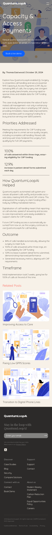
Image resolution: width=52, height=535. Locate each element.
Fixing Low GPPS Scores (16, 363)
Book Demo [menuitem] (9, 491)
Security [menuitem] (8, 473)
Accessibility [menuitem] (33, 526)
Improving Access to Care (18, 324)
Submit (45, 435)
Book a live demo (14, 53)
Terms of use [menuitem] (23, 526)
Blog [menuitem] (6, 468)
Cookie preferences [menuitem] (10, 526)
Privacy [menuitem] (42, 526)
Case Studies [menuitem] (10, 464)
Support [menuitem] (31, 464)
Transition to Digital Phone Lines (21, 402)
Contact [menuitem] (31, 468)
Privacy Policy (21, 444)
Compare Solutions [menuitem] (13, 477)
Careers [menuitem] (30, 508)
